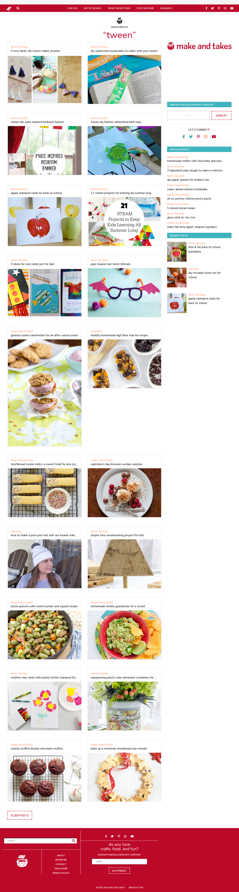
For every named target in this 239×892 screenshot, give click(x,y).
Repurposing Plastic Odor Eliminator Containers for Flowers (124, 677)
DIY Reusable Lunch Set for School (204, 275)
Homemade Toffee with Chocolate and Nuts (194, 161)
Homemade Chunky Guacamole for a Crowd (118, 606)
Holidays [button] (166, 8)
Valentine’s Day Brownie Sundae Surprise (116, 464)
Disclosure (61, 868)
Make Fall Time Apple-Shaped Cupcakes (192, 227)
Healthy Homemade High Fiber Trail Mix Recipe (119, 335)
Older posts (20, 815)
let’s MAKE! (119, 870)
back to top (136, 887)
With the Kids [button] (92, 8)
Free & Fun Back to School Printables (204, 249)
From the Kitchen (22, 331)
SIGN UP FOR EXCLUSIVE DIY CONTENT (119, 854)
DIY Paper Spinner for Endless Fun (188, 180)
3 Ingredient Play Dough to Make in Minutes (195, 170)
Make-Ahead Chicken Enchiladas (187, 189)
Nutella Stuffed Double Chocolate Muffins (37, 749)
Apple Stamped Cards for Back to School (36, 193)
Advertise (61, 859)
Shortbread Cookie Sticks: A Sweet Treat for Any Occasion (44, 464)
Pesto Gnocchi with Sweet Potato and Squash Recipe (44, 606)
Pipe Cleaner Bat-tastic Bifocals (111, 264)
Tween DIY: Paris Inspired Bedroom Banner (37, 122)
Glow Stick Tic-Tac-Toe (181, 217)
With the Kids (19, 47)
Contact (61, 864)
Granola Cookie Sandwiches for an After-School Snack (44, 335)
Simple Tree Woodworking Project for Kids (117, 535)
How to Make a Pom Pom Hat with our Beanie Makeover (44, 535)
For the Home (99, 673)
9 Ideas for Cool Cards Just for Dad (32, 264)
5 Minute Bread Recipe (181, 208)
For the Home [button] (145, 8)
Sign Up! (221, 115)
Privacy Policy (61, 873)
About (61, 855)
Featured (96, 331)
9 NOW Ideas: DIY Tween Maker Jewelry (35, 51)
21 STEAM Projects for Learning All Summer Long (121, 193)
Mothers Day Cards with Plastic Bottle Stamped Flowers (44, 677)
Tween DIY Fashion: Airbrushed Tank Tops (116, 122)
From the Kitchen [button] (119, 8)
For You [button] (72, 8)
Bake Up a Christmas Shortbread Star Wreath (119, 749)
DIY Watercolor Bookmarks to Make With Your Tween (124, 51)
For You (16, 531)
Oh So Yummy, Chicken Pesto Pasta (189, 199)
